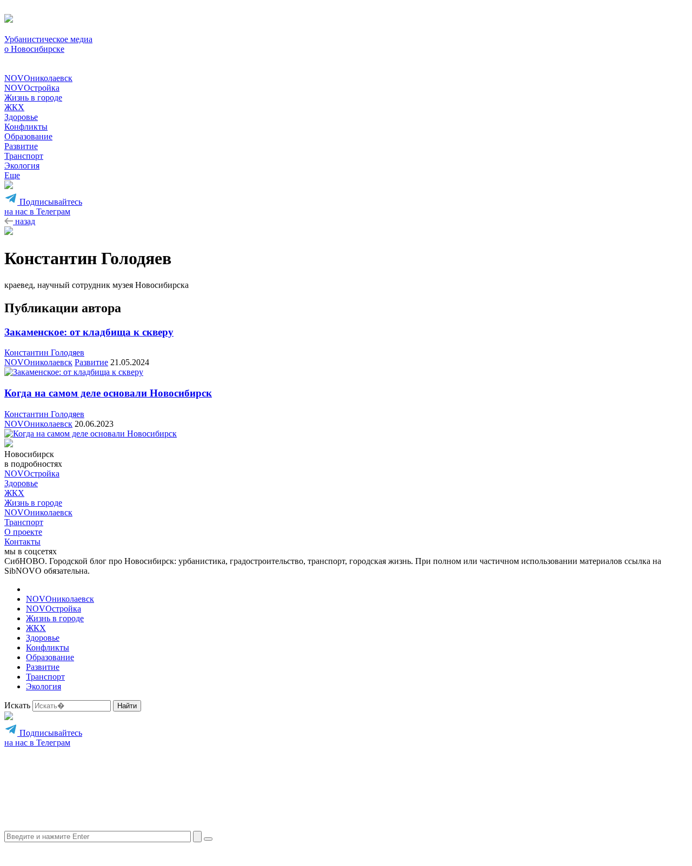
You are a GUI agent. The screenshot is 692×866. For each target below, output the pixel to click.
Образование (28, 136)
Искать (17, 705)
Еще (12, 175)
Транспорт (23, 155)
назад (24, 221)
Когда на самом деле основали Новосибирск (108, 393)
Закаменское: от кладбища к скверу (89, 332)
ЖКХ (14, 107)
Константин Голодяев (44, 352)
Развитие (21, 146)
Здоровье (21, 117)
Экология (21, 165)
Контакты (22, 541)
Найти (127, 706)
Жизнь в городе (33, 97)
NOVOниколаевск (38, 78)
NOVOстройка (31, 87)
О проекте (23, 531)
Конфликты (26, 126)
